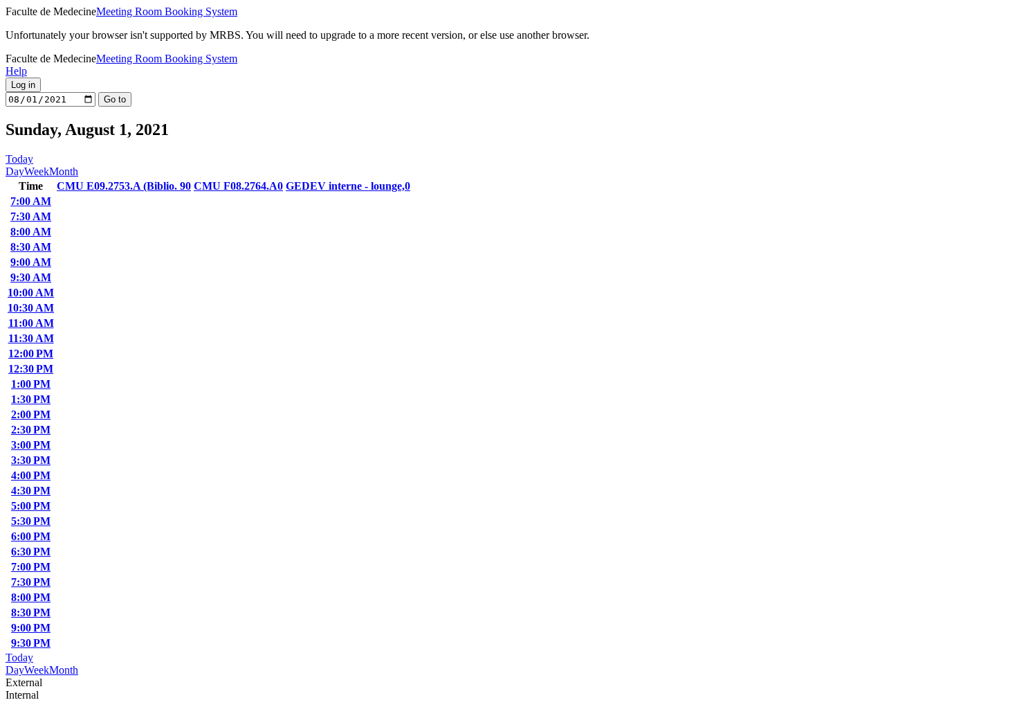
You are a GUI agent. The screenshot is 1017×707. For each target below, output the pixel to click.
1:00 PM (31, 384)
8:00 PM (31, 597)
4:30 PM (31, 490)
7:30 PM (31, 582)
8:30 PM (31, 612)
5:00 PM (31, 506)
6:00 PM (31, 536)
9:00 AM (30, 262)
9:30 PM (31, 643)
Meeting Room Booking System (166, 11)
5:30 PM (31, 521)
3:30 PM (31, 460)
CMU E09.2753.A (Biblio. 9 (124, 186)
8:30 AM (30, 247)
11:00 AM (31, 323)
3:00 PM (31, 445)
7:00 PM (31, 567)
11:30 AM (31, 338)
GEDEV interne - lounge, (348, 186)
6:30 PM (31, 551)
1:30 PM (31, 399)
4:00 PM (31, 475)
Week (36, 171)
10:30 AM (31, 308)
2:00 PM (31, 414)
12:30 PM (30, 369)
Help (16, 71)
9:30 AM (30, 277)
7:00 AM (30, 201)
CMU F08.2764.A (238, 186)
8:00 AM (30, 232)
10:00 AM (31, 292)
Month (63, 171)
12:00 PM (30, 353)
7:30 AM (30, 216)
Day (15, 171)
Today (19, 159)
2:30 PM (31, 430)
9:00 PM (31, 628)
